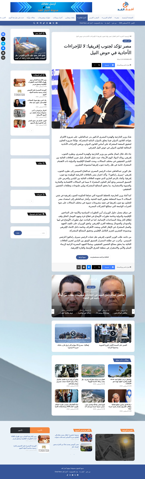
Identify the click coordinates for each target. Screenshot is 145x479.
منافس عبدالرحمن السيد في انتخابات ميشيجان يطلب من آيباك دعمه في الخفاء (93, 296)
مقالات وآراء (31, 18)
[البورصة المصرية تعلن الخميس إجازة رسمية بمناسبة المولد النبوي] (19, 93)
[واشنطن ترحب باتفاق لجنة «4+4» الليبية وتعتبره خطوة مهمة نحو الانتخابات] (119, 370)
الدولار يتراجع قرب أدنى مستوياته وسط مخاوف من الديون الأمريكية (38, 113)
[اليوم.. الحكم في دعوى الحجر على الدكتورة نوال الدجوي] (19, 124)
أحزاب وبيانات (57, 18)
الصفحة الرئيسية (127, 18)
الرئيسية (127, 36)
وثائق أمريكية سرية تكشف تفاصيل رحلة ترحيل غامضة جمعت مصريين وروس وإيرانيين (67, 381)
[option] (93, 296)
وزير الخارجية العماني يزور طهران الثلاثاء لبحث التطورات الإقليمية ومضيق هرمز (37, 82)
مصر (117, 18)
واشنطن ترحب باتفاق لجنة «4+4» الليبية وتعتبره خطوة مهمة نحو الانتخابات (120, 381)
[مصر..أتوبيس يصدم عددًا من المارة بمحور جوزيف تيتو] (86, 447)
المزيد (122, 36)
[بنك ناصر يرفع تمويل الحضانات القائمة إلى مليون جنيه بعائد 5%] (19, 103)
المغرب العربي (94, 18)
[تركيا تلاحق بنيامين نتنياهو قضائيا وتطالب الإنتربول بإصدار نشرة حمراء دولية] (119, 396)
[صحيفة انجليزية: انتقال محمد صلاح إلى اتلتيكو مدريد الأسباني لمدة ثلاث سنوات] (86, 438)
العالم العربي (107, 18)
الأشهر (20, 430)
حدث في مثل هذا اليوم (16, 18)
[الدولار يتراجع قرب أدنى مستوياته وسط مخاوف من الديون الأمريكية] (19, 113)
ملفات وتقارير (70, 18)
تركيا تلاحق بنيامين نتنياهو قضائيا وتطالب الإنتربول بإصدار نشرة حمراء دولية (120, 406)
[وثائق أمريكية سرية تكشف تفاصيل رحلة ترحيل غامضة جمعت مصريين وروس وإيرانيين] (66, 370)
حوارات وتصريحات (44, 18)
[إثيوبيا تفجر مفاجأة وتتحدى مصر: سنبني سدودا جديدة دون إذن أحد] (93, 396)
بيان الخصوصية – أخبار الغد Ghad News (91, 23)
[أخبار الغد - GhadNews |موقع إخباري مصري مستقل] (125, 6)
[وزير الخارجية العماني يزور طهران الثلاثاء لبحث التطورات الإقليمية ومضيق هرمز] (19, 83)
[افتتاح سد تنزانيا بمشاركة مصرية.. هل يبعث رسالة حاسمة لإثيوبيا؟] (93, 370)
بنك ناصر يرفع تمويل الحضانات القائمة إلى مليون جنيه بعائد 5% (36, 102)
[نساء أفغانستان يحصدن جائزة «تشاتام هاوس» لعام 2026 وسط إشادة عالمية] (66, 396)
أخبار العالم (82, 18)
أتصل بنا (107, 23)
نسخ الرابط (82, 257)
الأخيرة (40, 430)
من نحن (114, 23)
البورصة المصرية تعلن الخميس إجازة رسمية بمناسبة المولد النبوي (36, 92)
